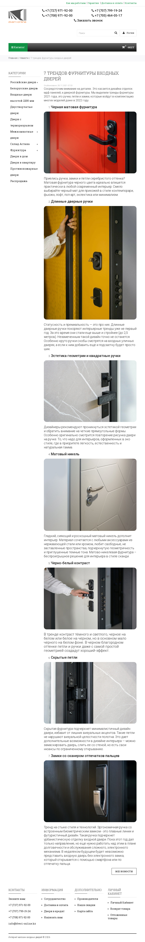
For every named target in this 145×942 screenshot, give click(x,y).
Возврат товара (120, 908)
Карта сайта (85, 911)
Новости (24, 58)
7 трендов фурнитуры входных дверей (51, 58)
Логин (130, 32)
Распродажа (18, 181)
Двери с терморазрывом (21, 122)
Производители (87, 899)
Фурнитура (18, 150)
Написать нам (53, 917)
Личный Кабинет (122, 902)
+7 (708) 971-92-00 (58, 15)
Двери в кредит (54, 911)
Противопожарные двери (24, 172)
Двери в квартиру (23, 162)
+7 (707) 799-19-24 (108, 10)
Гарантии (93, 3)
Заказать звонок (89, 20)
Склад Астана (20, 144)
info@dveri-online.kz (22, 923)
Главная (13, 58)
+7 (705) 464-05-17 (108, 15)
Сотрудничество (55, 899)
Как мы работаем (76, 3)
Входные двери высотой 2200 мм (22, 97)
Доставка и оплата (112, 3)
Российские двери (23, 82)
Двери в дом (19, 156)
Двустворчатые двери (21, 110)
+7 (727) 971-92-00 (58, 10)
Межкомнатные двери (21, 134)
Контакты (131, 3)
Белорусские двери (23, 88)
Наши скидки (86, 905)
